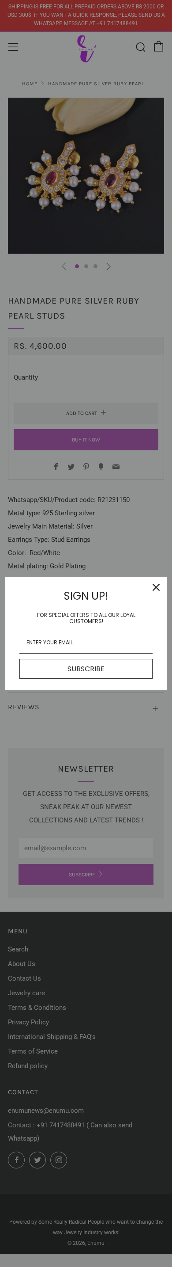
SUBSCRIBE (86, 669)
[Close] (156, 587)
